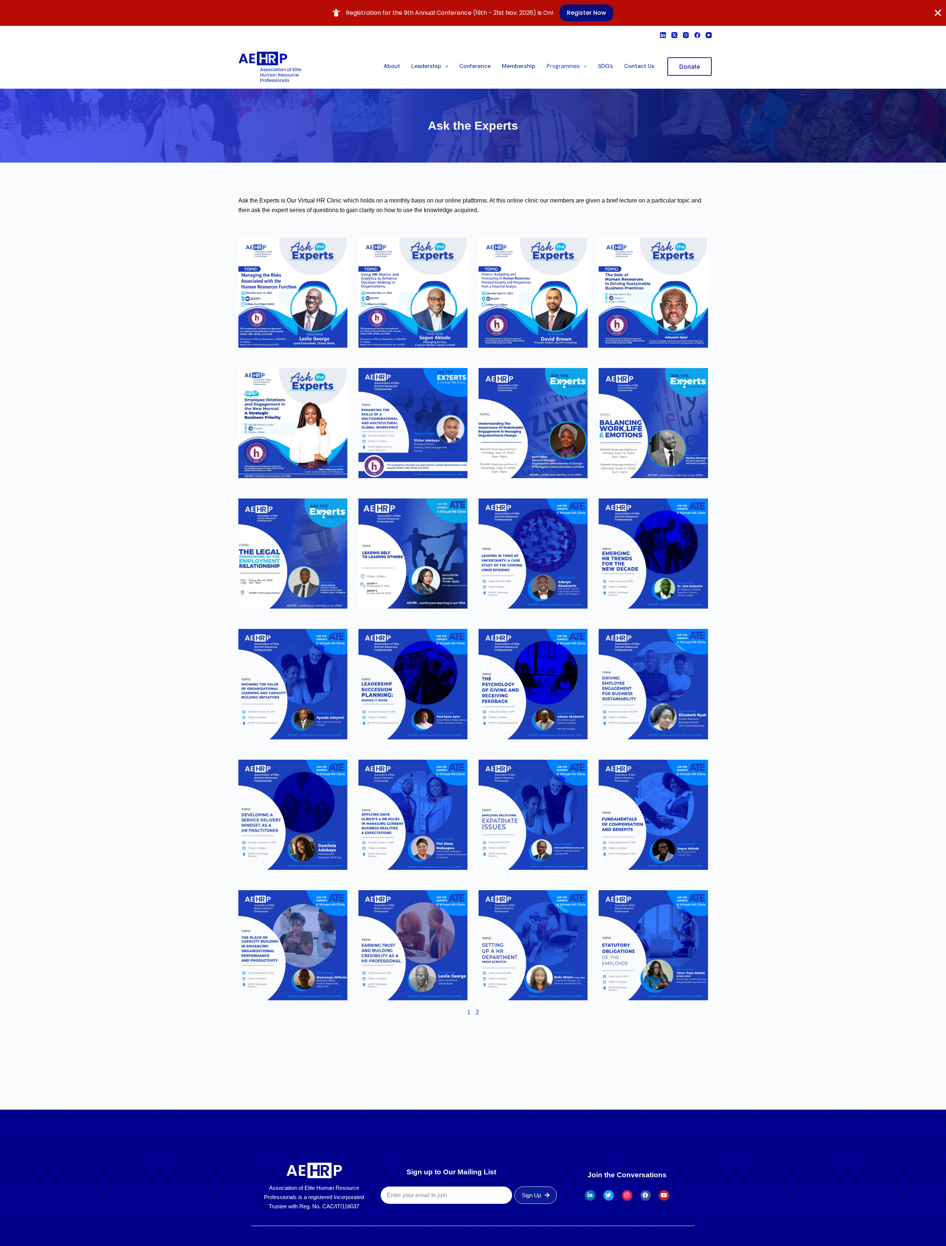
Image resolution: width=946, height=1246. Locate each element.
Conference (475, 66)
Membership (518, 66)
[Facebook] (697, 35)
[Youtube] (664, 1195)
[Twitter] (608, 1195)
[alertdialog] (473, 13)
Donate (689, 66)
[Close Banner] (937, 12)
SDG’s (605, 66)
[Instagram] (686, 35)
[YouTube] (709, 35)
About (392, 66)
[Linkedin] (590, 1195)
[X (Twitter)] (674, 35)
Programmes (563, 66)
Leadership (426, 66)
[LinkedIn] (663, 35)
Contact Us (639, 66)
